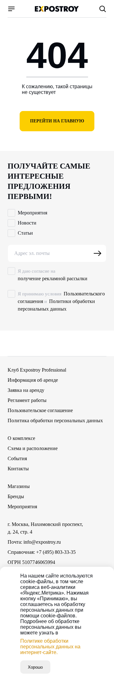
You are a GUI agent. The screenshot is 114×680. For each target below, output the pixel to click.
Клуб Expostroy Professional (37, 370)
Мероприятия (22, 506)
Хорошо (35, 667)
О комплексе (21, 438)
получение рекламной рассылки (52, 278)
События (17, 458)
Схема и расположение (33, 448)
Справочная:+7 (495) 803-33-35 (42, 552)
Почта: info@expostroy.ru (34, 542)
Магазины (19, 486)
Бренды (16, 496)
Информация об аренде (33, 380)
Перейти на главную (57, 121)
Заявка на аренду (26, 390)
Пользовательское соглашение (40, 410)
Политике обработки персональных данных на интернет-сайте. (50, 646)
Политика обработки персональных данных (55, 420)
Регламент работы (27, 400)
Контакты (18, 468)
